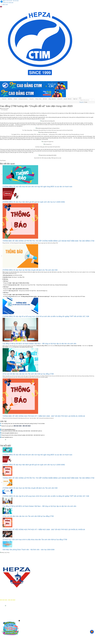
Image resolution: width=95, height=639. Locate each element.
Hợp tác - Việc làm (67, 98)
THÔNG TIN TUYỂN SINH (8, 2)
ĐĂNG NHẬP (5, 4)
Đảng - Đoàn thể (52, 98)
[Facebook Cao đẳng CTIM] (1, 439)
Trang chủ (4, 98)
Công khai (31, 98)
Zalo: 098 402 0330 (8, 0)
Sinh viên (45, 98)
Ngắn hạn (75, 98)
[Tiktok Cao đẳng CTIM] (5, 439)
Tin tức (15, 98)
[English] (1, 6)
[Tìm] (80, 98)
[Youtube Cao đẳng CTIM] (3, 439)
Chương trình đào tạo (23, 98)
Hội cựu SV (59, 98)
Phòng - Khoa (38, 98)
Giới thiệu (10, 98)
